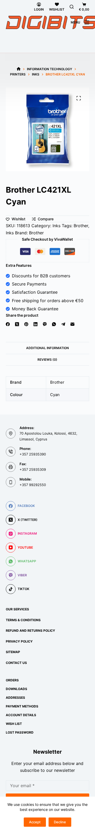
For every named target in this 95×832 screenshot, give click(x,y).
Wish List (14, 724)
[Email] (72, 324)
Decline (60, 822)
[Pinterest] (26, 324)
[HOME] (19, 69)
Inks (56, 225)
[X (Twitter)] (17, 324)
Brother (81, 225)
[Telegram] (63, 324)
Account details (21, 715)
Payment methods (22, 706)
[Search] (72, 7)
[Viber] (45, 324)
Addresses (15, 698)
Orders (12, 680)
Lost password (20, 732)
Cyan (55, 394)
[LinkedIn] (35, 324)
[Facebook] (8, 324)
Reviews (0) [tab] (47, 360)
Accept (35, 822)
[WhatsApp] (54, 324)
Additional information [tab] (47, 348)
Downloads (16, 689)
